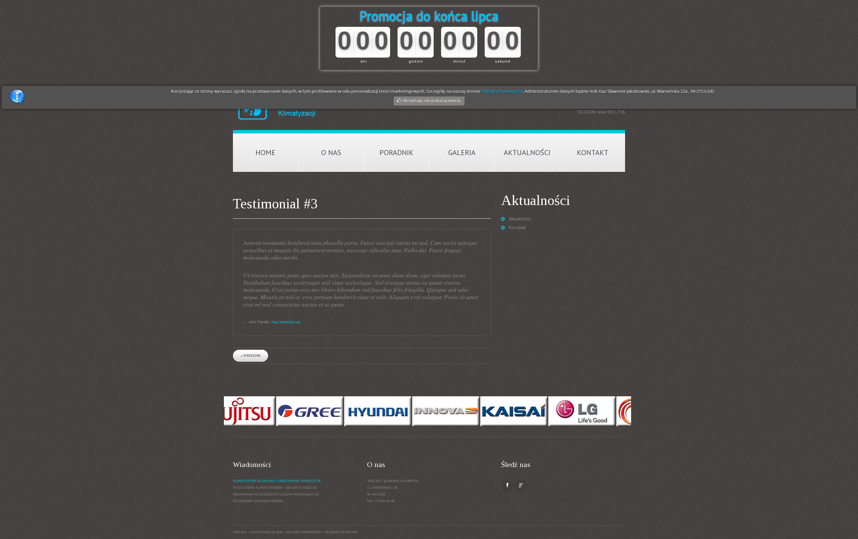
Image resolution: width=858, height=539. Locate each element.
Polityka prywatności (303, 532)
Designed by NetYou (341, 532)
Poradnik (396, 152)
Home (265, 152)
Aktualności (527, 152)
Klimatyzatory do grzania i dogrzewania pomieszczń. (277, 481)
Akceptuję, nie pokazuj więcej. (432, 100)
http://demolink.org (285, 321)
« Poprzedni (250, 355)
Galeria (462, 152)
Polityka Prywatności (502, 91)
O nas (331, 152)
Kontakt (592, 152)
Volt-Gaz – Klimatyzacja (252, 532)
